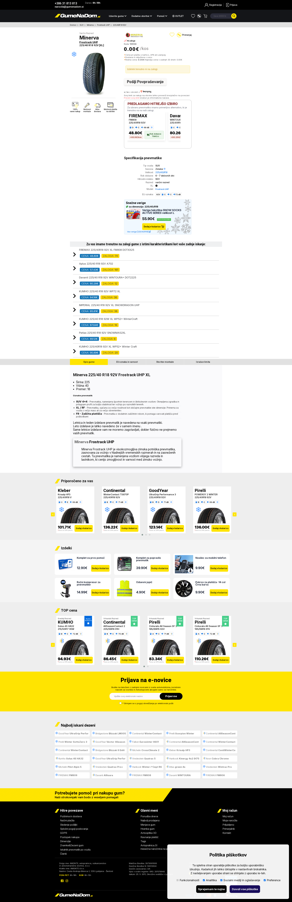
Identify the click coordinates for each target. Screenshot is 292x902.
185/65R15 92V (111, 629)
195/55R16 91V (156, 629)
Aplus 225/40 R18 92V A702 (96, 263)
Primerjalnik (228, 828)
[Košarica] (205, 16)
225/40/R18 (161, 172)
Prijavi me (171, 696)
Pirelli (154, 490)
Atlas (177, 766)
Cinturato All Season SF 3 (117, 626)
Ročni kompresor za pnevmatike (88, 583)
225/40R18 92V (119, 25)
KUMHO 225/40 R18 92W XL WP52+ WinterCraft (108, 318)
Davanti (104, 775)
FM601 (198, 626)
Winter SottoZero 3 (205, 494)
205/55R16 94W (203, 629)
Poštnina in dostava (71, 816)
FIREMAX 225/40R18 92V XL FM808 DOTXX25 (106, 249)
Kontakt (226, 832)
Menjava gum (148, 824)
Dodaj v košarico (152, 226)
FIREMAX (138, 115)
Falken (145, 741)
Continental (69, 490)
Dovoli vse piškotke (245, 889)
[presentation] (53, 514)
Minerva (90, 25)
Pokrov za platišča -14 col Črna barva (210, 583)
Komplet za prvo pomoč (91, 557)
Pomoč (161, 16)
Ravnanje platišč (149, 837)
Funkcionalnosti (189, 880)
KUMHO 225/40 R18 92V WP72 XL (99, 291)
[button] (142, 534)
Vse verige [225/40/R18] (138, 232)
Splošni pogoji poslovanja (74, 828)
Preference (273, 880)
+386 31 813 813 (66, 3)
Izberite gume (116, 16)
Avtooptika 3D (148, 832)
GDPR (63, 832)
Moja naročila (229, 820)
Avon (217, 758)
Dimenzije (65, 841)
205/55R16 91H (66, 629)
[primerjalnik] (199, 16)
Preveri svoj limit (131, 98)
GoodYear (112, 490)
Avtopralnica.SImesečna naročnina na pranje (157, 847)
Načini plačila (67, 820)
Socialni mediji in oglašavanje (241, 880)
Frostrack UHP (103, 25)
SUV (81, 25)
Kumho (70, 758)
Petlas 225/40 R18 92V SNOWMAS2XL (102, 332)
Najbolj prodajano (150, 820)
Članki (63, 853)
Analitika (211, 880)
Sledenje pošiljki (68, 824)
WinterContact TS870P (70, 494)
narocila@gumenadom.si (69, 6)
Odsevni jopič (144, 582)
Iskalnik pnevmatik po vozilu (75, 849)
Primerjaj (187, 35)
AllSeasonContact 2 (68, 626)
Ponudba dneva (149, 816)
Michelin (145, 750)
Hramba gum (148, 828)
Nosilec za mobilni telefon (210, 557)
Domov (73, 25)
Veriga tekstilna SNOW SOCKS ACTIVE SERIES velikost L (161, 211)
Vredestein (144, 758)
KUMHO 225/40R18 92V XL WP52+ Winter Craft (108, 346)
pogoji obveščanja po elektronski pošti (155, 703)
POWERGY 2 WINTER (160, 494)
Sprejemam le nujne (211, 889)
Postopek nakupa (69, 837)
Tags (143, 841)
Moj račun (227, 816)
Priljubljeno (228, 824)
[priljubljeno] (193, 16)
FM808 (132, 119)
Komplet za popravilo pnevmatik (148, 559)
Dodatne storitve (141, 16)
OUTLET (179, 16)
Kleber (179, 750)
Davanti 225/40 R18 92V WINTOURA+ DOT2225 (107, 277)
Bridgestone (110, 733)
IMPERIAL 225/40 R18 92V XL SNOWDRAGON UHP (109, 305)
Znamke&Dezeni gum (71, 845)
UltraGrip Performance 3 (116, 494)
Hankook (182, 759)
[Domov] (77, 16)
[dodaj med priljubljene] (172, 35)
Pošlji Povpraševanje (145, 81)
